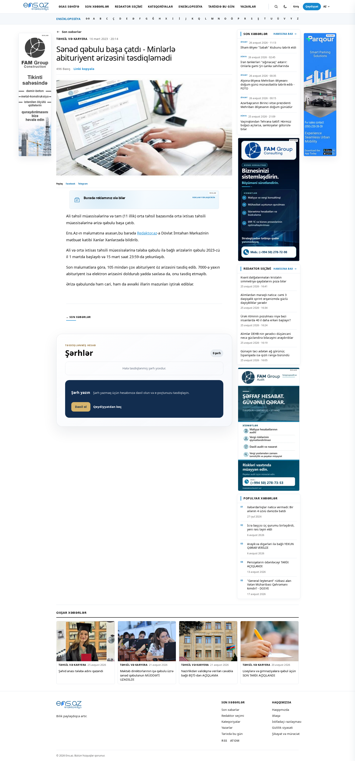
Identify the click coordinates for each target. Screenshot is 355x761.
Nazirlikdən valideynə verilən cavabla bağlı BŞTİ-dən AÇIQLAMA (207, 673)
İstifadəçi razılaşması (286, 721)
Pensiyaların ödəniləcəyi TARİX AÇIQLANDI (267, 564)
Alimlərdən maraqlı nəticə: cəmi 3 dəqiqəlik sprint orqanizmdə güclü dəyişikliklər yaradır (264, 299)
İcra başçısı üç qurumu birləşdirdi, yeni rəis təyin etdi (270, 527)
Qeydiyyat (311, 6)
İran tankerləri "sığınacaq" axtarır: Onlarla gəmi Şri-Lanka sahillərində (265, 64)
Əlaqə (276, 715)
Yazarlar (248, 6)
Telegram (83, 183)
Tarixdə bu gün (221, 6)
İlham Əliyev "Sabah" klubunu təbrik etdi (268, 47)
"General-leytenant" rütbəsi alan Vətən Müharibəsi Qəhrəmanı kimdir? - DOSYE (269, 584)
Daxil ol (81, 407)
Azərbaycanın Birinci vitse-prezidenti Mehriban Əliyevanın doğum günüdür (267, 105)
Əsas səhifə (69, 6)
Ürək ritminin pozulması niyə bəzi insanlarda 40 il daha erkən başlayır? (266, 318)
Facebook (70, 183)
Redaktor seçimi (128, 6)
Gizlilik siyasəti (282, 727)
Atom (235, 740)
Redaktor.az (147, 233)
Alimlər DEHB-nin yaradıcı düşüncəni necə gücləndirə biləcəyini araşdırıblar (267, 336)
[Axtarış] (276, 6)
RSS (224, 740)
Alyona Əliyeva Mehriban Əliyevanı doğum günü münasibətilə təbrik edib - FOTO (268, 84)
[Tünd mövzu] (285, 6)
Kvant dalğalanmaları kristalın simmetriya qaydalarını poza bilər (263, 279)
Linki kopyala (84, 69)
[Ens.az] (35, 6)
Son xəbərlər (97, 6)
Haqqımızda (280, 710)
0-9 (88, 18)
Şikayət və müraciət (286, 734)
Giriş (296, 6)
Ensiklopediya (190, 6)
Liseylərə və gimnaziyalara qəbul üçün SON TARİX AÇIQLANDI (269, 673)
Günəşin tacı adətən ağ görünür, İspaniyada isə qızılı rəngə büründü (265, 353)
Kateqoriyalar (160, 6)
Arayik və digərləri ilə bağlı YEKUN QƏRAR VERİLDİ (270, 546)
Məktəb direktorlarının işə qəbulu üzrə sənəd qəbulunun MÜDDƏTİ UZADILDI (147, 675)
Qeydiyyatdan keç (107, 407)
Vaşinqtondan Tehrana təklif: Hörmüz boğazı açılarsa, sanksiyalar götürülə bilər (266, 125)
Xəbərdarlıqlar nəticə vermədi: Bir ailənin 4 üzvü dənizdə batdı (270, 509)
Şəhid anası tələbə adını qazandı (81, 671)
